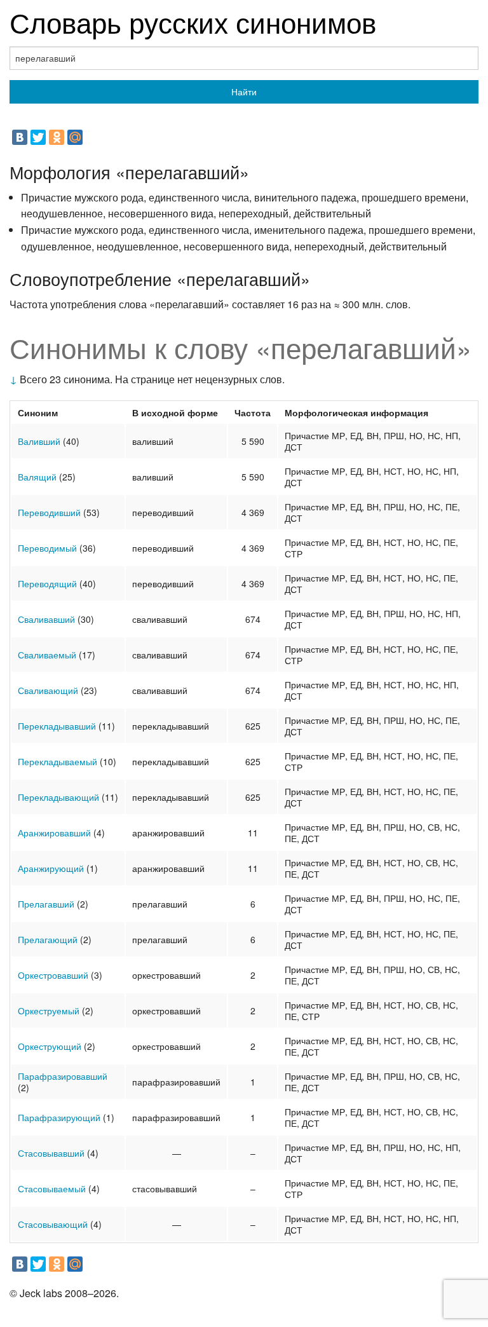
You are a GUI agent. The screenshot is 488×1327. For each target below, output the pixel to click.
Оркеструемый (48, 1010)
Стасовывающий (53, 1224)
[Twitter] (38, 137)
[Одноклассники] (56, 137)
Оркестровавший (53, 975)
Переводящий (47, 583)
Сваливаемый (47, 654)
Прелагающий (48, 939)
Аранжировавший (54, 832)
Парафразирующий (59, 1117)
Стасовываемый (52, 1188)
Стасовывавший (51, 1153)
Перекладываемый (57, 761)
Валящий (37, 476)
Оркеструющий (49, 1046)
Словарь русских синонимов (193, 21)
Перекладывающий (58, 797)
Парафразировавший (62, 1076)
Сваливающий (48, 690)
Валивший (39, 441)
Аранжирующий (51, 868)
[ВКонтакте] (19, 137)
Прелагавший (46, 903)
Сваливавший (46, 619)
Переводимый (47, 547)
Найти (244, 91)
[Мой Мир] (75, 137)
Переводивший (49, 512)
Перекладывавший (57, 725)
